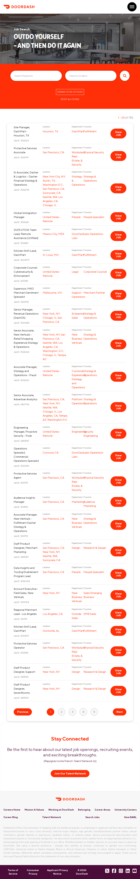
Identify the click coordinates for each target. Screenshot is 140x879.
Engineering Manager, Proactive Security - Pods (25, 431)
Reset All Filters (70, 99)
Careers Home (11, 809)
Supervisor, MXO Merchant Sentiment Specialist (26, 292)
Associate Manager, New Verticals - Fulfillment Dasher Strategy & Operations (25, 523)
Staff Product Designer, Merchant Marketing (25, 548)
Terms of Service (13, 872)
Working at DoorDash (61, 809)
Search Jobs (92, 817)
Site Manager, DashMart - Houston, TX (22, 131)
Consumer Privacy (33, 872)
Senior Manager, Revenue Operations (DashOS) (26, 313)
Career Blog (10, 817)
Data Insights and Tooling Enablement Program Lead (26, 572)
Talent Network (51, 817)
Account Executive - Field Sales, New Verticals (26, 593)
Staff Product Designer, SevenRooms (22, 688)
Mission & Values (34, 809)
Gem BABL (130, 817)
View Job (118, 133)
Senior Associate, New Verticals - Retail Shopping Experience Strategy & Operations (26, 338)
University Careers (126, 809)
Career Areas (102, 809)
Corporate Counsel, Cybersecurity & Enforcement (26, 271)
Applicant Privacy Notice (57, 872)
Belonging (84, 809)
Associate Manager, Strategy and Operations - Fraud (25, 371)
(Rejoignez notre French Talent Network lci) (70, 761)
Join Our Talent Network (70, 773)
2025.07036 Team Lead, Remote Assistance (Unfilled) (26, 234)
